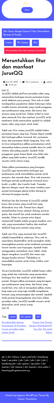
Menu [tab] (27, 10)
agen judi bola (28, 357)
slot (38, 317)
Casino (9, 43)
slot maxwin (16, 367)
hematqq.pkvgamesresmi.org (16, 371)
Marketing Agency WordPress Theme (25, 395)
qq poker (13, 360)
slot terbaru (13, 357)
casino (13, 317)
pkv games (26, 317)
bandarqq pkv (9, 364)
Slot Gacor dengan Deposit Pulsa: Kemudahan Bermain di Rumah (26, 33)
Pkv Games (22, 43)
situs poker (43, 367)
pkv (3, 357)
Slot (35, 43)
